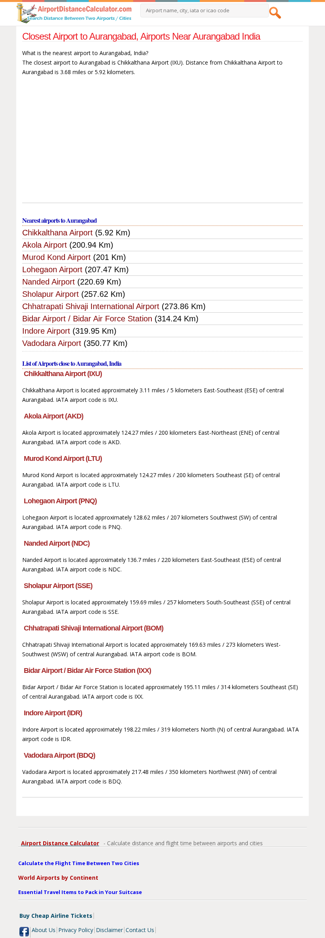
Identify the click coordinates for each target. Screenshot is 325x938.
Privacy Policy (75, 930)
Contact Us (140, 930)
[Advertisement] (162, 143)
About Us (43, 930)
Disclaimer (109, 930)
